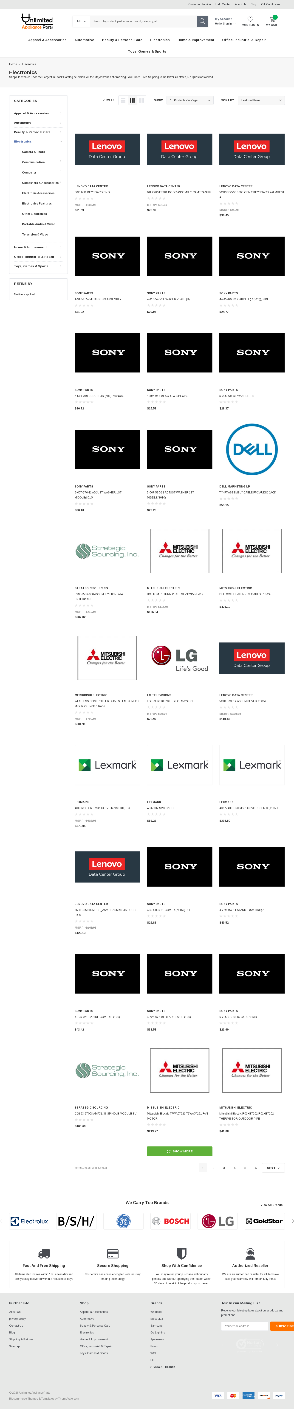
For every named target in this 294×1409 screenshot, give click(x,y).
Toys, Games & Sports (31, 266)
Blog (254, 4)
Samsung (156, 1325)
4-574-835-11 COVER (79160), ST (168, 910)
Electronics (29, 64)
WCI (153, 1353)
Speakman (157, 1339)
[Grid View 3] (132, 100)
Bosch (154, 1346)
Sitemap (14, 1346)
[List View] (123, 100)
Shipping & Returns (21, 1339)
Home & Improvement (30, 247)
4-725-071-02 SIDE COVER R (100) (97, 1017)
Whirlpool (156, 1312)
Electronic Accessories (38, 193)
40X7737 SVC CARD (160, 808)
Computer (29, 172)
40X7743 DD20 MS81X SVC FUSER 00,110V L (249, 808)
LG (152, 1360)
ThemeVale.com (68, 1398)
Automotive (22, 122)
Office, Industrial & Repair (34, 256)
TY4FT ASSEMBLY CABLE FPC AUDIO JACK (247, 492)
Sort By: (228, 100)
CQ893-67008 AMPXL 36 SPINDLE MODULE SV (105, 1113)
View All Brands (272, 1205)
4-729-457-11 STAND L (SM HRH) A (241, 910)
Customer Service (199, 4)
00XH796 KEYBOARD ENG (92, 192)
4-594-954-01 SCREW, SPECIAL (167, 396)
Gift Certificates (270, 4)
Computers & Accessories (40, 183)
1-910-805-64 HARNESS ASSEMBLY (98, 299)
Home (13, 64)
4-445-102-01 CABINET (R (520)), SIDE (244, 299)
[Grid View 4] (141, 100)
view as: (109, 100)
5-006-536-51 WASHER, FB (236, 396)
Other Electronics (34, 214)
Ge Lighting (157, 1332)
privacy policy (17, 1318)
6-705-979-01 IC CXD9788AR (238, 1017)
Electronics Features (37, 203)
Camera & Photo (33, 152)
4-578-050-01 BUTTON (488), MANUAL (99, 396)
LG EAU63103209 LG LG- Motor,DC (170, 701)
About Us (240, 4)
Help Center (222, 4)
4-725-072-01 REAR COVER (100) (169, 1017)
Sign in (227, 23)
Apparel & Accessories (31, 113)
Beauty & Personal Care (32, 132)
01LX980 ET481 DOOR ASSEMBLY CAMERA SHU (179, 192)
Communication (33, 162)
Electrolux (156, 1318)
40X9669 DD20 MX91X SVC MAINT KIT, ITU (102, 808)
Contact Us (16, 1325)
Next (272, 1168)
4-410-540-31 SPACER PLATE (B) (168, 299)
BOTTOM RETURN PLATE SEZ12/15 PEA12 (175, 594)
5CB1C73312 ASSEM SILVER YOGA (242, 701)
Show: (159, 100)
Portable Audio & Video (38, 224)
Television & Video (35, 234)
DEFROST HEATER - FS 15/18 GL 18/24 (244, 594)
